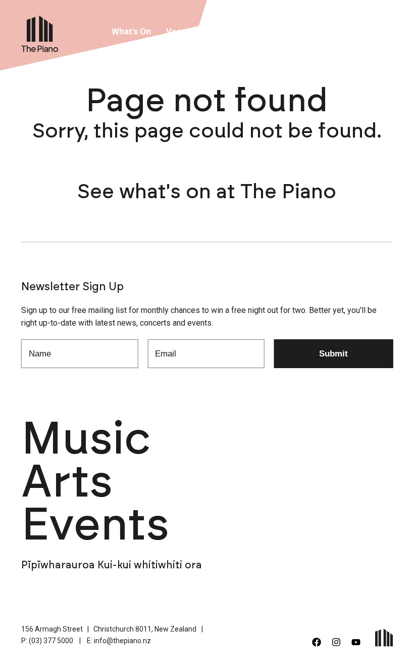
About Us (244, 31)
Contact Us (347, 31)
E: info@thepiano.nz (119, 641)
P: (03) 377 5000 (47, 641)
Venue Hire (188, 31)
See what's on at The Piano (206, 192)
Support (293, 31)
